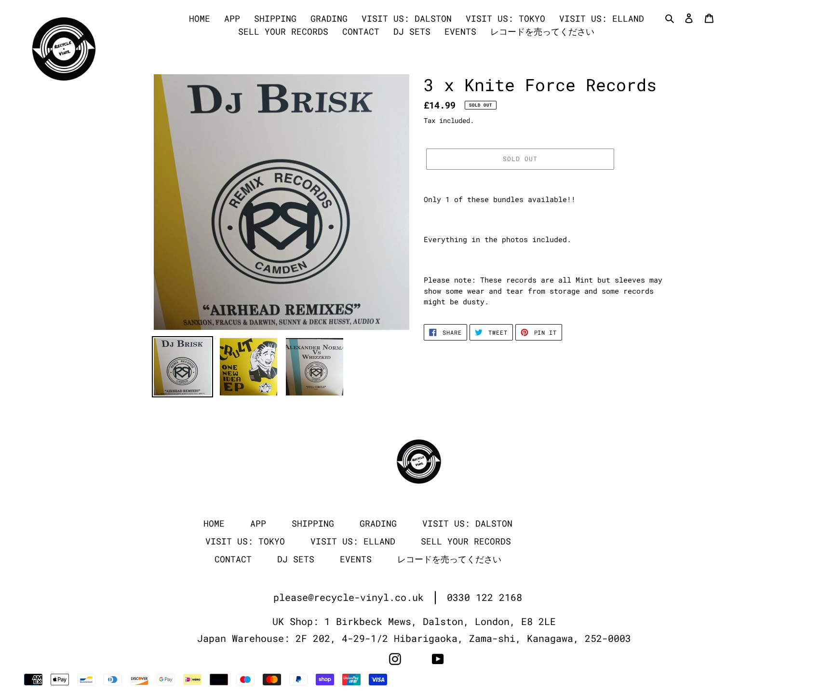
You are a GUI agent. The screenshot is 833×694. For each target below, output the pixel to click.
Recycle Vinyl (644, 680)
